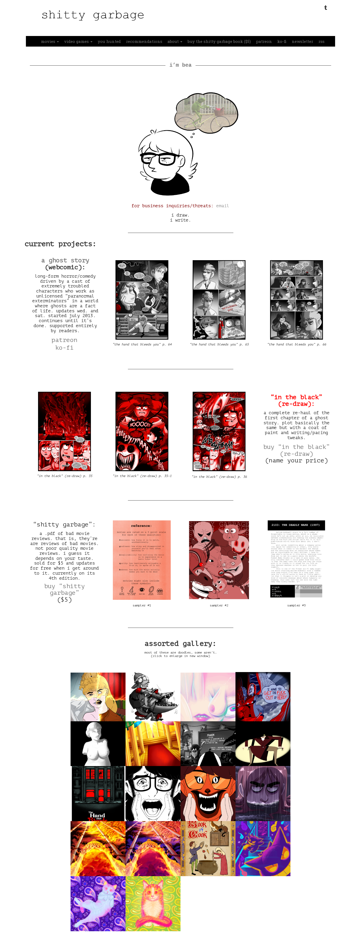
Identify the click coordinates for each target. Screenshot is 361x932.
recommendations (144, 41)
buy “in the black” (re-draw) (296, 450)
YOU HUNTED (109, 41)
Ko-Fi (64, 347)
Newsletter (302, 41)
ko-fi (281, 41)
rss (321, 41)
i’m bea (180, 65)
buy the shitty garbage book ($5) (219, 41)
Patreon (64, 340)
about (174, 41)
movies (48, 41)
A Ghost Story (65, 260)
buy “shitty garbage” (64, 589)
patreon (264, 41)
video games (77, 41)
